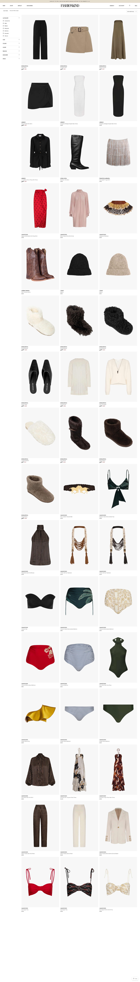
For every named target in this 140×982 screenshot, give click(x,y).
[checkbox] (11, 21)
